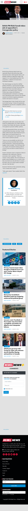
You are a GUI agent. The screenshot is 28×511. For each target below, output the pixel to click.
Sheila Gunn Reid (7, 275)
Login (3, 475)
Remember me (9, 388)
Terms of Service (5, 464)
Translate (12, 494)
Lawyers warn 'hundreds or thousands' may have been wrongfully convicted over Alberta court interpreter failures (13, 323)
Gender (19, 243)
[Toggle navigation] (2, 2)
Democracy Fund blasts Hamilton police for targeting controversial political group (13, 296)
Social (3, 473)
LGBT (14, 243)
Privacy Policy (5, 461)
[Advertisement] (14, 53)
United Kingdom (7, 243)
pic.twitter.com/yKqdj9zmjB (14, 112)
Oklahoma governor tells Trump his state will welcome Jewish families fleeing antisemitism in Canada (13, 351)
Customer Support (6, 468)
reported (4, 172)
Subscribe (4, 466)
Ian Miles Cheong (9, 32)
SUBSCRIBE (6, 379)
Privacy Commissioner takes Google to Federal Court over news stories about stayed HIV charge (13, 270)
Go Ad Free (6, 68)
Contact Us (4, 470)
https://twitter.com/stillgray (14, 200)
